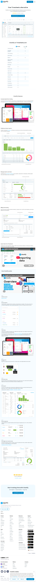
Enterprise (2, 537)
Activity (11, 528)
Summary (11, 389)
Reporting (2, 547)
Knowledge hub (21, 517)
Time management (21, 520)
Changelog (2, 523)
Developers (20, 535)
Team (10, 536)
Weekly (19, 389)
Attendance (2, 545)
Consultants (20, 537)
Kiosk (10, 520)
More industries (21, 540)
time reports (9, 130)
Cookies (2, 578)
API (1, 526)
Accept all (14, 579)
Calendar (11, 522)
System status (30, 522)
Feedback (29, 520)
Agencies (20, 532)
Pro (1, 535)
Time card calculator (22, 544)
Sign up (2, 513)
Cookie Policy (15, 576)
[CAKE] (4, 558)
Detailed (15, 389)
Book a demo (4, 509)
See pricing (2, 538)
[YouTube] (33, 553)
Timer (10, 517)
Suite (13, 563)
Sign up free (30, 1)
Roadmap (2, 525)
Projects (11, 526)
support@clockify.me (31, 525)
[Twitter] (31, 553)
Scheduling (11, 531)
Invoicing (11, 539)
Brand (26, 566)
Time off (11, 533)
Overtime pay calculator (22, 547)
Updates (14, 566)
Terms (5, 578)
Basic (1, 532)
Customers (2, 522)
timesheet (7, 101)
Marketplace (15, 568)
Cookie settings (30, 579)
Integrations (2, 520)
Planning (2, 544)
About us (26, 563)
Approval (11, 534)
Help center (29, 517)
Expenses (11, 537)
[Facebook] (28, 553)
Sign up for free (4, 298)
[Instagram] (34, 553)
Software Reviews (21, 526)
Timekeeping (3, 542)
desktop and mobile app (18, 333)
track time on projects (9, 173)
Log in (2, 511)
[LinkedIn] (30, 553)
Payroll (2, 550)
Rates (10, 525)
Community (29, 523)
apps (31, 101)
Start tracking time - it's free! (17, 15)
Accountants (21, 538)
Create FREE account (17, 492)
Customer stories (21, 525)
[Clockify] (4, 504)
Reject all (22, 579)
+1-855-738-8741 (30, 526)
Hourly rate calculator (22, 545)
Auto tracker (12, 523)
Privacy (8, 578)
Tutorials (20, 522)
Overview (2, 517)
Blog (19, 523)
